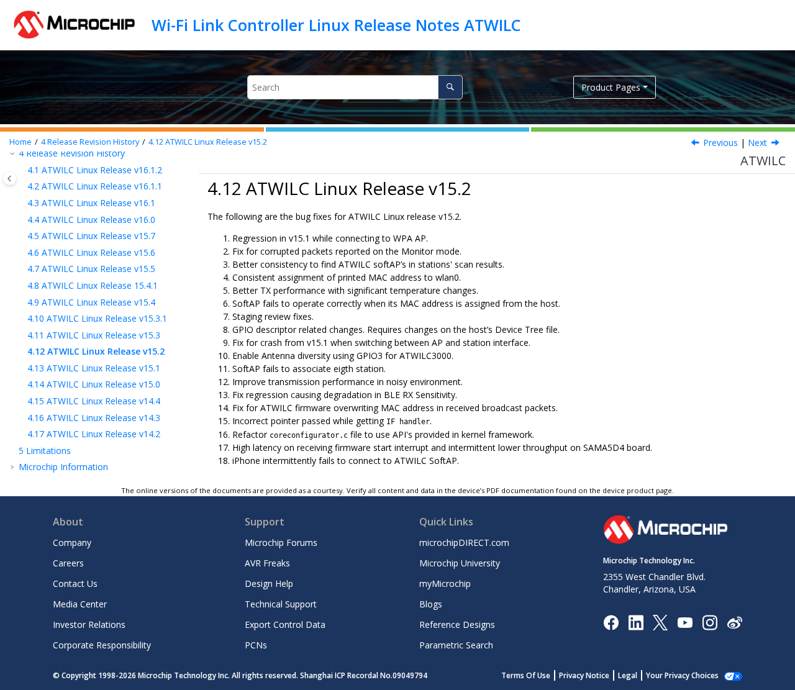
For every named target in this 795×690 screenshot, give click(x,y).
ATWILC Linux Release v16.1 (91, 203)
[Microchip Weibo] (734, 622)
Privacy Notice (584, 675)
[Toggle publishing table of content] (9, 178)
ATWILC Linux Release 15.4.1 (92, 285)
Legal (627, 675)
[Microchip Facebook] (611, 621)
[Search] (450, 87)
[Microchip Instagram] (709, 621)
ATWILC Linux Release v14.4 (93, 401)
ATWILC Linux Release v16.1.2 (94, 170)
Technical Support (281, 604)
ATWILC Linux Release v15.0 (93, 384)
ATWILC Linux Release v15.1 (93, 368)
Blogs (430, 604)
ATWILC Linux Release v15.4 (91, 302)
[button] (22, 170)
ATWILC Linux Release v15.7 (91, 236)
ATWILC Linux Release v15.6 (91, 252)
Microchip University (459, 563)
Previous (720, 142)
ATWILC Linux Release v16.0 (91, 219)
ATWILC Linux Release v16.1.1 (94, 186)
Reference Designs (457, 624)
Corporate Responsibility (102, 645)
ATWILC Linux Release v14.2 (93, 434)
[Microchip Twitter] (660, 621)
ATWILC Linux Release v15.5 (91, 269)
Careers (68, 563)
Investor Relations (89, 624)
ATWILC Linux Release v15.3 (93, 335)
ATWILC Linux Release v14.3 (93, 418)
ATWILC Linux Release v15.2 (207, 142)
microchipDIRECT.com (464, 542)
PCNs (256, 645)
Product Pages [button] (610, 87)
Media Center (80, 604)
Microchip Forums (281, 542)
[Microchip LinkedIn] (635, 621)
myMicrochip (445, 583)
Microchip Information (63, 467)
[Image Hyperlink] (685, 622)
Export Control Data (285, 624)
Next (757, 142)
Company (72, 542)
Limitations (45, 450)
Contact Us (75, 583)
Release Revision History (90, 142)
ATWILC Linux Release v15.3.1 (97, 318)
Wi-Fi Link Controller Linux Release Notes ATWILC (336, 25)
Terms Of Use (525, 675)
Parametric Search (456, 645)
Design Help (269, 583)
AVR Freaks (267, 563)
